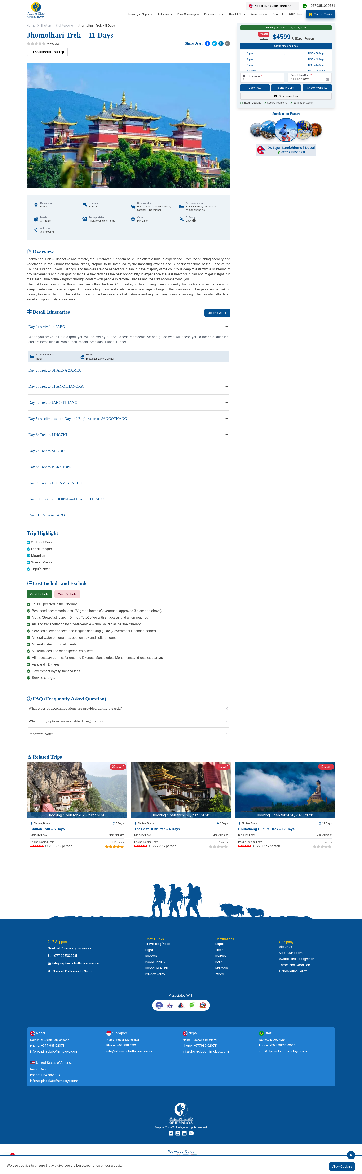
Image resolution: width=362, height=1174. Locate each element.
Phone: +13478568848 (46, 1075)
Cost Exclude (67, 594)
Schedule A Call (156, 968)
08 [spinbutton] (292, 79)
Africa (219, 974)
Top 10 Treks (323, 14)
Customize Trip (288, 96)
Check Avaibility (317, 87)
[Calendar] (327, 79)
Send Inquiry (286, 87)
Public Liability (155, 962)
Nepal (219, 944)
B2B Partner (295, 14)
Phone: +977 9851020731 (47, 1046)
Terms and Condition (294, 965)
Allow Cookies (342, 1166)
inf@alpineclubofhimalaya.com (206, 1051)
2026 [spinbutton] (306, 79)
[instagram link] (177, 1133)
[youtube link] (191, 1133)
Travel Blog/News (157, 944)
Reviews (151, 956)
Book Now (255, 87)
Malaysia (221, 968)
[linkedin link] (184, 1133)
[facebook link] (170, 1133)
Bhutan (46, 25)
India (218, 962)
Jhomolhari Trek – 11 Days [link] (96, 25)
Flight (149, 950)
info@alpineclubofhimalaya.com (54, 1051)
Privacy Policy (155, 974)
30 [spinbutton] (298, 79)
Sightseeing (64, 25)
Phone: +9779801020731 (200, 1046)
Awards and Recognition (296, 959)
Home (31, 25)
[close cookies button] (351, 1155)
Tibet (219, 950)
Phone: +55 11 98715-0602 (277, 1045)
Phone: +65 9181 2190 (121, 1045)
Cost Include (39, 594)
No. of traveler (252, 76)
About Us (285, 947)
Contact (277, 14)
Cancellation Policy (293, 971)
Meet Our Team (291, 953)
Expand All (215, 313)
